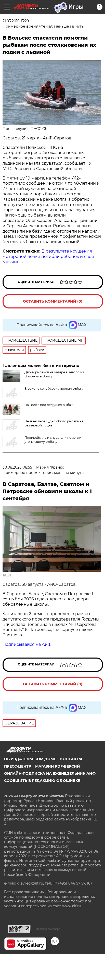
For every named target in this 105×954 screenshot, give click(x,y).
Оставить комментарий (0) (52, 301)
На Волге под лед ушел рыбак (48, 405)
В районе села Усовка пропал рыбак (53, 388)
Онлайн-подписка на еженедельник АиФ (50, 773)
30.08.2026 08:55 (17, 467)
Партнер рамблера (48, 929)
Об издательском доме (30, 759)
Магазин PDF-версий (57, 766)
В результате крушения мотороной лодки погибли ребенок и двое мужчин (48, 256)
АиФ (7, 575)
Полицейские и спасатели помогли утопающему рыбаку (52, 440)
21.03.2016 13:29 (16, 21)
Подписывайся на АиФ (27, 644)
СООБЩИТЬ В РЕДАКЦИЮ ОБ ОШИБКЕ (42, 780)
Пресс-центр (17, 766)
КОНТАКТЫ (71, 759)
